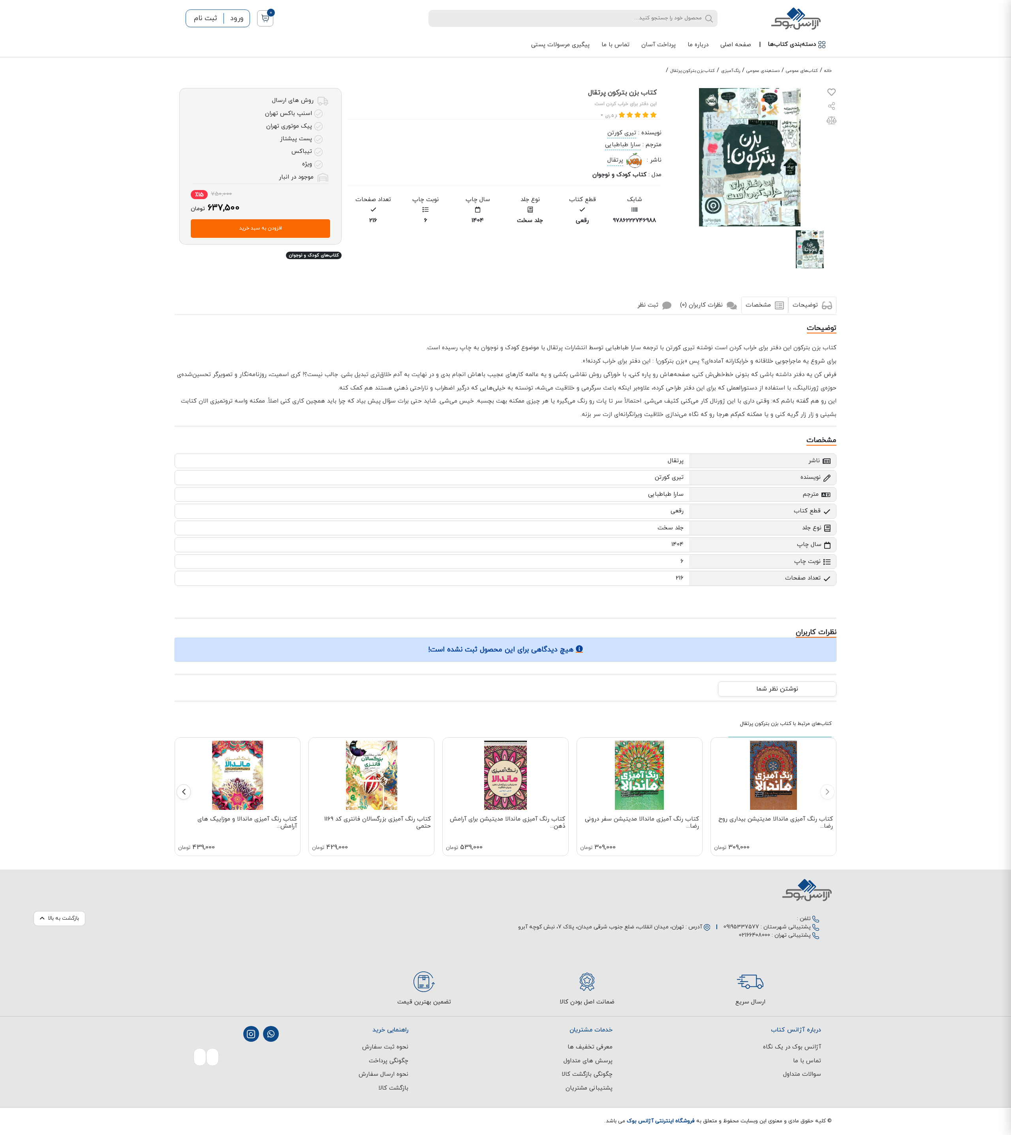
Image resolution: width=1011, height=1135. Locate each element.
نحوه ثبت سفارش (385, 1047)
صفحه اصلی (735, 45)
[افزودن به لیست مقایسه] (831, 122)
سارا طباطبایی (623, 145)
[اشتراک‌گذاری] (831, 107)
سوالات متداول (802, 1074)
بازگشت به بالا (63, 918)
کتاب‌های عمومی (802, 71)
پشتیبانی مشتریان (589, 1088)
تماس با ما (615, 45)
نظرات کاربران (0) (702, 305)
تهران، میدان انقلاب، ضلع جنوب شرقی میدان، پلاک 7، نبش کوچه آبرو (601, 927)
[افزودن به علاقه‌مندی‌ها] (831, 94)
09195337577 (741, 927)
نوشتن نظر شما (777, 689)
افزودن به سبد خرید (260, 228)
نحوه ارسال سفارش (383, 1074)
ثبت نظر (648, 305)
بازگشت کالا (393, 1088)
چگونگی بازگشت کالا (587, 1074)
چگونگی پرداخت (388, 1061)
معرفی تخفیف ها (590, 1047)
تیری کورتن (621, 133)
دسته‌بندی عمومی (763, 71)
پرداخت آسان (658, 45)
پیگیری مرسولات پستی (560, 45)
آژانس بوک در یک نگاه (792, 1047)
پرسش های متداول (588, 1061)
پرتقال (615, 160)
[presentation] (827, 792)
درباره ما (698, 45)
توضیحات (806, 305)
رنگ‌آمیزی (730, 71)
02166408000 (754, 935)
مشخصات (759, 305)
